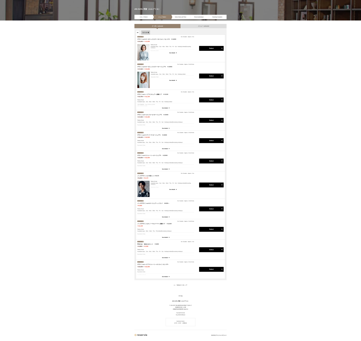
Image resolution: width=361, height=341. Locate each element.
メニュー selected (203, 26)
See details (172, 53)
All (137, 32)
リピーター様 (145, 32)
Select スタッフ (182, 285)
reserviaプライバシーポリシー (219, 335)
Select (211, 269)
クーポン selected (157, 26)
